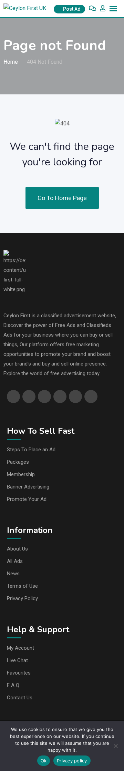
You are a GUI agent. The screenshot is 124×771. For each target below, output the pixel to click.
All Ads (15, 561)
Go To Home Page (62, 198)
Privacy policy (72, 760)
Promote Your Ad (26, 499)
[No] (115, 745)
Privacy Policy (22, 598)
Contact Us (19, 698)
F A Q (13, 685)
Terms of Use (22, 586)
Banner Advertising (28, 487)
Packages (18, 462)
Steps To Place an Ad (31, 449)
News (13, 573)
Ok (44, 760)
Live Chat (17, 660)
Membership (21, 474)
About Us (17, 549)
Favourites (19, 673)
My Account (20, 648)
